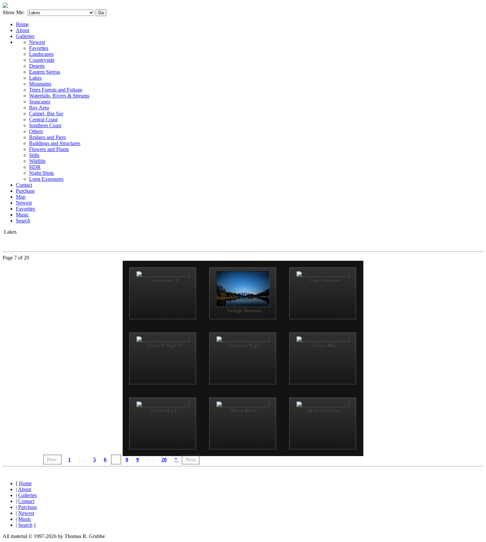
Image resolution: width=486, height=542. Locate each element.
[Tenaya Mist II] (162, 404)
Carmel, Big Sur (46, 113)
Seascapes (39, 101)
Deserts (37, 66)
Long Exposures (46, 179)
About (22, 30)
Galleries (25, 36)
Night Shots (41, 173)
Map (20, 197)
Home (22, 24)
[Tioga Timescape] (322, 274)
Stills (34, 155)
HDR (35, 167)
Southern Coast (45, 125)
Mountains (40, 84)
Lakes (35, 78)
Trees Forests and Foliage (55, 90)
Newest (37, 42)
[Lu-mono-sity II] (162, 274)
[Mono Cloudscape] (322, 404)
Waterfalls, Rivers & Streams (59, 95)
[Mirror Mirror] (242, 404)
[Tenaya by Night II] (162, 339)
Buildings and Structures (54, 143)
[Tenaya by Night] (242, 339)
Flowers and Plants (49, 149)
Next (190, 459)
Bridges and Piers (47, 137)
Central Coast (43, 119)
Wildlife (37, 161)
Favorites (38, 48)
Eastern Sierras (44, 72)
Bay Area (39, 107)
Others (36, 131)
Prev (52, 459)
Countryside (42, 60)
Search (23, 220)
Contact (24, 185)
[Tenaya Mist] (322, 339)
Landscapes (41, 54)
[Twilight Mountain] (242, 289)
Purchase (25, 191)
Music (22, 214)
